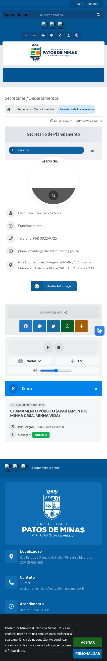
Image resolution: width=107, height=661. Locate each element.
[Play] (48, 347)
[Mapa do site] (68, 35)
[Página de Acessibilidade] (77, 35)
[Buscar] (98, 14)
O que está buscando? (18, 15)
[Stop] (59, 347)
